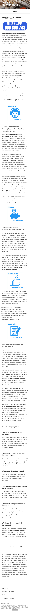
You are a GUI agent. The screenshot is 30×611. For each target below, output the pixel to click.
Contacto (5, 585)
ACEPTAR (15, 609)
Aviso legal (5, 588)
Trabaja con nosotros (8, 598)
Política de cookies (7, 595)
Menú (15, 11)
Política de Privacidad (8, 591)
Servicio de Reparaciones (11, 3)
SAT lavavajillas (13, 100)
